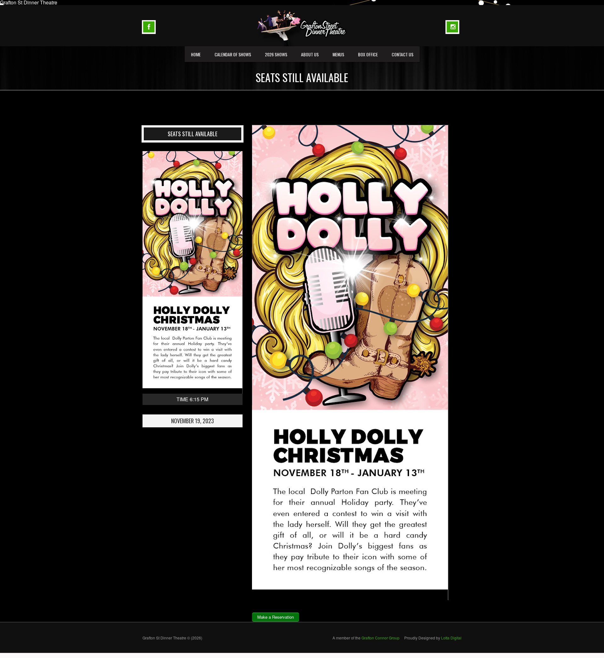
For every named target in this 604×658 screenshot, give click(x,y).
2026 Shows (276, 54)
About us (310, 54)
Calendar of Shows (233, 54)
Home (196, 54)
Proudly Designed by (432, 637)
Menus (338, 54)
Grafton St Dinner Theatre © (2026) (172, 637)
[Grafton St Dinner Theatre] (302, 25)
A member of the (366, 637)
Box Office (368, 54)
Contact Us (402, 54)
